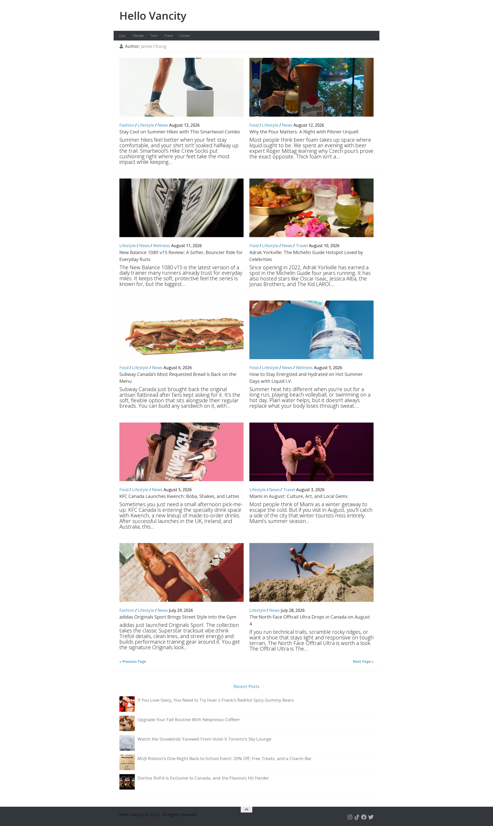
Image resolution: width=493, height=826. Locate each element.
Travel (168, 36)
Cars (122, 36)
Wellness (161, 245)
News (163, 125)
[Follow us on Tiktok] (357, 817)
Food (254, 125)
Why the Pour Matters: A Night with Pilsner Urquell (303, 131)
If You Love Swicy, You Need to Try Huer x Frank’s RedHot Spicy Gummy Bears (216, 700)
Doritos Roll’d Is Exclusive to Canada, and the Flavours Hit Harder (203, 778)
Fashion (126, 125)
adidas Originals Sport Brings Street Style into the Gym (177, 617)
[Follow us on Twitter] (371, 817)
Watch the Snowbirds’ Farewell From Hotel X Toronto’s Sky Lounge (204, 739)
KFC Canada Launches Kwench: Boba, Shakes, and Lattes (179, 496)
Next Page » (363, 661)
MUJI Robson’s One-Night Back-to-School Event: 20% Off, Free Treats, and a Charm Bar (225, 758)
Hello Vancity (152, 15)
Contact (184, 36)
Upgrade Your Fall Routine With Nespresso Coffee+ (189, 719)
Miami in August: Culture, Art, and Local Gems (298, 496)
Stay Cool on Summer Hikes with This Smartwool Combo (179, 131)
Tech (154, 36)
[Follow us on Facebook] (364, 817)
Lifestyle (138, 36)
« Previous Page (132, 661)
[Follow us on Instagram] (350, 817)
